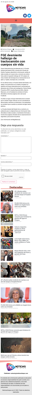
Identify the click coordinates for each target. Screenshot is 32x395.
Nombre (4, 155)
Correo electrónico (7, 161)
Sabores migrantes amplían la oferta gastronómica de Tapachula (20, 229)
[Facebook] (25, 16)
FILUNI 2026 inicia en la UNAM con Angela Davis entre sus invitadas (22, 204)
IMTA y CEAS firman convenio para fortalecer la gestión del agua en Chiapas (23, 217)
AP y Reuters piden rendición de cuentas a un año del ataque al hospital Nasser (23, 193)
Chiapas (15, 51)
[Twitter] (29, 16)
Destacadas (21, 51)
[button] (16, 20)
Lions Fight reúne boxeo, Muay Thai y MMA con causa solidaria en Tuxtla (22, 240)
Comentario (5, 135)
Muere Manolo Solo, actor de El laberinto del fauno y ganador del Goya (23, 252)
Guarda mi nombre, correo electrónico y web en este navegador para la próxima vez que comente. (15, 170)
